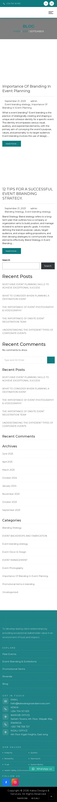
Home (17, 31)
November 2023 (11, 494)
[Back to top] (51, 796)
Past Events (28, 654)
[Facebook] (46, 3)
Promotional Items (28, 668)
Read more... (12, 143)
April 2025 (7, 461)
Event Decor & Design (14, 552)
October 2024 (9, 478)
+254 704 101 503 (20, 711)
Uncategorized (10, 592)
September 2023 (11, 510)
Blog (28, 683)
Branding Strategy (14, 211)
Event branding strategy (17, 104)
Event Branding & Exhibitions (28, 661)
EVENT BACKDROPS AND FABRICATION (24, 536)
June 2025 (7, 453)
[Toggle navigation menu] (51, 13)
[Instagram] (51, 3)
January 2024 (9, 486)
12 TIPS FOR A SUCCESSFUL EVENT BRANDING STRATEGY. (27, 193)
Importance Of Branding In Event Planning (26, 88)
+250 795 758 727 (20, 726)
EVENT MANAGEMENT (14, 560)
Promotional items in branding (18, 584)
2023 (25, 31)
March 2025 (8, 469)
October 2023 (9, 502)
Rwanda (28, 676)
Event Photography (12, 568)
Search (6, 260)
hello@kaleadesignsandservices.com (30, 703)
